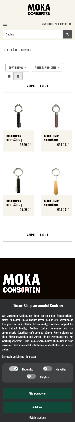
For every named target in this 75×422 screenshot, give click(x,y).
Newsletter (47, 24)
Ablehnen (37, 407)
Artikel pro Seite (45, 67)
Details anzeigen (37, 417)
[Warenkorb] (69, 23)
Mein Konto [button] (61, 24)
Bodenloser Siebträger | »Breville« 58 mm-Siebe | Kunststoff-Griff (18, 203)
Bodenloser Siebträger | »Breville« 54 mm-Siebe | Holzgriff (55, 138)
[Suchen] (67, 34)
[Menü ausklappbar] (5, 24)
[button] (9, 76)
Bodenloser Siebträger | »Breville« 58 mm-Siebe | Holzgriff (55, 203)
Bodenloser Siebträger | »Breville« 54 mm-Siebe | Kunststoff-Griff (18, 138)
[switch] (13, 368)
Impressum (31, 356)
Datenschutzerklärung (13, 356)
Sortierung (16, 67)
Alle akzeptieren (37, 393)
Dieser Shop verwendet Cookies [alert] (37, 305)
